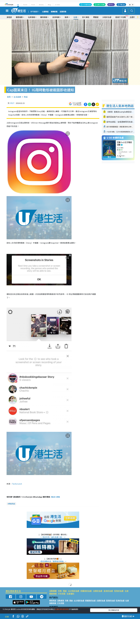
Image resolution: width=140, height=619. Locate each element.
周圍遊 (95, 17)
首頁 (9, 96)
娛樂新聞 (54, 12)
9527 (12, 103)
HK (18, 5)
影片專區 (85, 17)
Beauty (41, 5)
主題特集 (133, 17)
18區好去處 (106, 17)
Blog (49, 5)
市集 (60, 590)
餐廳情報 (53, 593)
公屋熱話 (45, 12)
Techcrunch (17, 483)
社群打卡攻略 (100, 4)
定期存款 (63, 12)
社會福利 (70, 593)
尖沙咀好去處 (73, 590)
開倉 (65, 590)
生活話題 (17, 96)
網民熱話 (52, 600)
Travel (25, 5)
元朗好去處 (97, 590)
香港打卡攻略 (120, 17)
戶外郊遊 (61, 593)
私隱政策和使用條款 (62, 609)
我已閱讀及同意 (113, 610)
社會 (127, 590)
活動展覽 (53, 590)
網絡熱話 (12, 504)
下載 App (122, 4)
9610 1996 (55, 497)
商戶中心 (111, 4)
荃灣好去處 (108, 590)
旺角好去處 (118, 590)
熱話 (26, 96)
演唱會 (9, 17)
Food (33, 5)
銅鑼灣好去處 (86, 590)
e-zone (57, 5)
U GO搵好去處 (86, 4)
